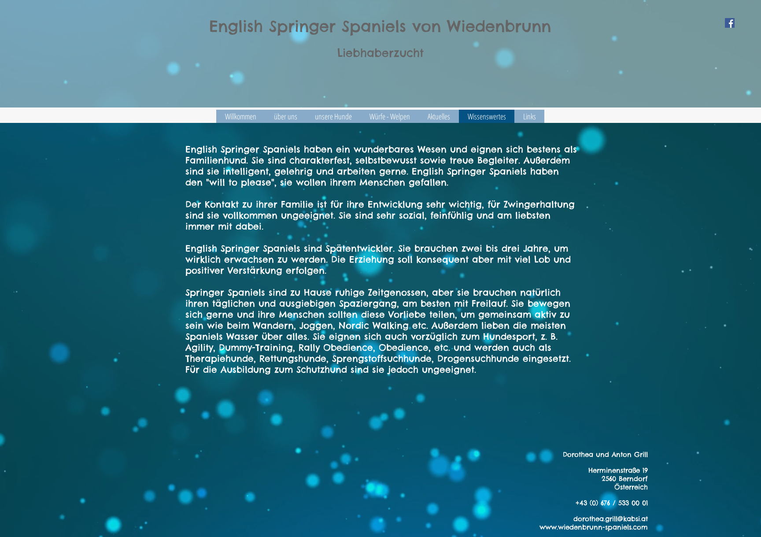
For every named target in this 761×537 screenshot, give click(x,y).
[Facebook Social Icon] (730, 23)
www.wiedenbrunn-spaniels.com (593, 527)
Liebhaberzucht (380, 53)
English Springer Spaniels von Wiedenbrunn (380, 26)
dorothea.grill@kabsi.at (610, 519)
